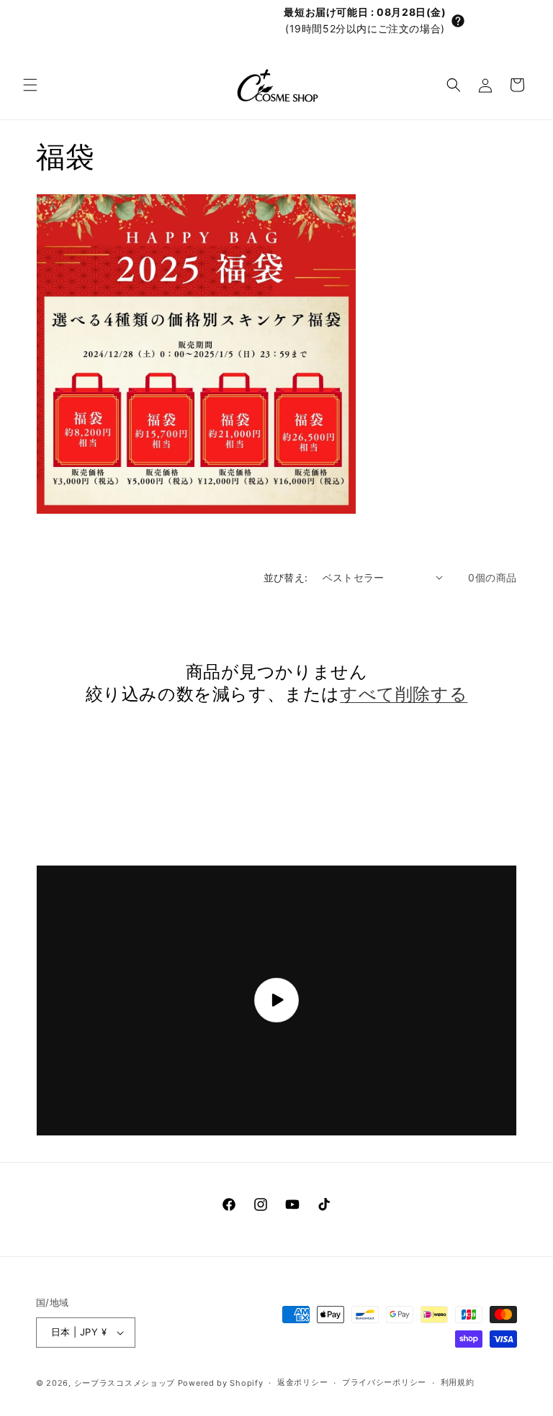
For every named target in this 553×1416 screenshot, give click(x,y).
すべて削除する (403, 694)
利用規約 (458, 1382)
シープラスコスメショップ (124, 1383)
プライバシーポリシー (384, 1382)
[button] (457, 20)
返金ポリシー (302, 1382)
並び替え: (286, 577)
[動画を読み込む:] (276, 1000)
